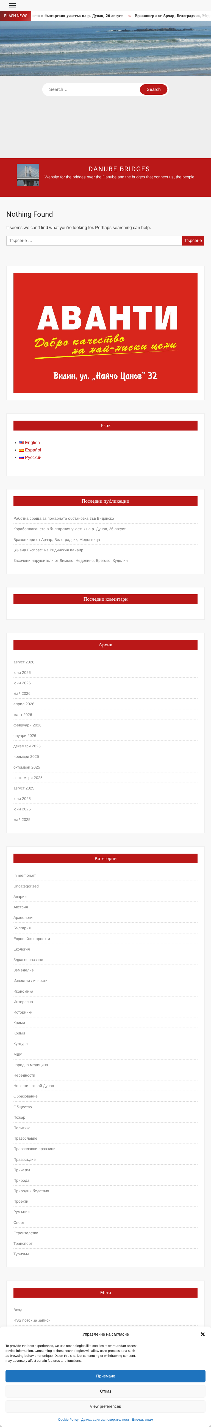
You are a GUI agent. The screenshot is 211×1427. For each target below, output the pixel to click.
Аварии (20, 896)
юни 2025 (22, 809)
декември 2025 (27, 746)
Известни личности (30, 980)
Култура (20, 1043)
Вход (17, 1310)
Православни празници (34, 1148)
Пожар (19, 1117)
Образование (25, 1096)
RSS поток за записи (32, 1320)
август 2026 (23, 662)
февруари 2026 (27, 725)
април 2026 (23, 704)
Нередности (24, 1075)
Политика (21, 1128)
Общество (22, 1107)
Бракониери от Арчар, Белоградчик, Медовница (56, 539)
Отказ (105, 1391)
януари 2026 (24, 735)
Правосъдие (24, 1159)
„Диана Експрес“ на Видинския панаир (48, 550)
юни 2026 (22, 683)
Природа (21, 1180)
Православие (25, 1138)
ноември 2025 (26, 756)
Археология (24, 917)
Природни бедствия (31, 1191)
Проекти (20, 1201)
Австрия (20, 907)
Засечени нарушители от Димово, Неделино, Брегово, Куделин (70, 560)
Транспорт (22, 1243)
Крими (19, 1022)
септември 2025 (28, 777)
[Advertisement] (105, 117)
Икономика (23, 991)
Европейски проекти (31, 938)
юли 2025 (22, 798)
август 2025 (23, 788)
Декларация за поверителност (105, 1419)
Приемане (105, 1376)
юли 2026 (22, 672)
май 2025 (21, 819)
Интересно (23, 1002)
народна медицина (30, 1065)
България (22, 928)
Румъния (21, 1212)
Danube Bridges (119, 169)
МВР (17, 1054)
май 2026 (21, 693)
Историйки (22, 1012)
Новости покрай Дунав (33, 1085)
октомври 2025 (26, 767)
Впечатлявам (142, 1419)
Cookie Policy (68, 1419)
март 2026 (22, 714)
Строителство (25, 1233)
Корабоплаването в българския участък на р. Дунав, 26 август (69, 529)
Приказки (21, 1170)
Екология (21, 949)
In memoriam (25, 875)
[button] (203, 1334)
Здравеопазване (28, 959)
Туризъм (21, 1254)
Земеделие (23, 970)
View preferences (105, 1406)
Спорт (18, 1222)
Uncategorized (26, 886)
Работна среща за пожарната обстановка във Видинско (63, 518)
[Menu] (11, 5)
